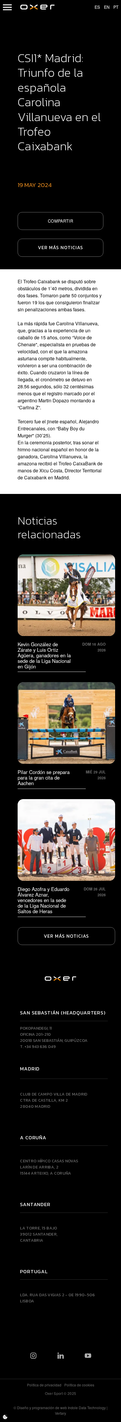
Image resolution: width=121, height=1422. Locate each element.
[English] (104, 7)
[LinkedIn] (60, 1355)
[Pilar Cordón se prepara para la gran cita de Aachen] (66, 734)
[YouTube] (88, 1355)
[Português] (113, 7)
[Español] (94, 7)
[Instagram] (33, 1355)
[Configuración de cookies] (5, 1417)
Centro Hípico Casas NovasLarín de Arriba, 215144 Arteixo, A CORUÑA (49, 1167)
